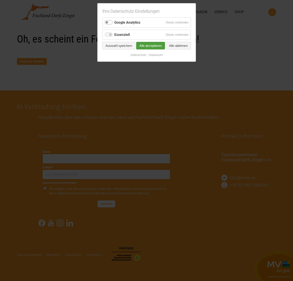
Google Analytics (127, 22)
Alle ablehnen (178, 45)
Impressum (156, 55)
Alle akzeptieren (150, 45)
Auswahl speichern (119, 45)
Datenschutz (138, 55)
